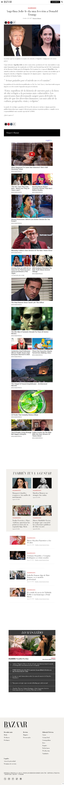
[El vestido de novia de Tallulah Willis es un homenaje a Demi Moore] (17, 592)
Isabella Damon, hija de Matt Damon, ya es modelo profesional (38, 577)
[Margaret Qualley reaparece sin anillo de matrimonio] (21, 483)
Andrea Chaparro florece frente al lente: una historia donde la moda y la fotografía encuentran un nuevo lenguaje (32, 664)
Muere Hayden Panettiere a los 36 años (39, 541)
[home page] (8, 2)
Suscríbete (55, 2)
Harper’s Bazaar (37, 18)
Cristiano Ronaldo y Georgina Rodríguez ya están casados (38, 556)
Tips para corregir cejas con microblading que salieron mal (30, 683)
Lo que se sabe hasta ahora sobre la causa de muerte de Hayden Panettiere (31, 676)
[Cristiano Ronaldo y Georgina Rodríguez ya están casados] (17, 555)
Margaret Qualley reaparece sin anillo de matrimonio (21, 495)
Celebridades (32, 8)
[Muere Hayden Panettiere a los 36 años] (17, 540)
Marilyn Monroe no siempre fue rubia (40, 494)
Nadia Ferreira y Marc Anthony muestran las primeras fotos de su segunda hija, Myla (21, 523)
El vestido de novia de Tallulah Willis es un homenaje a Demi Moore (39, 594)
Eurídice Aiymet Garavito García (42, 545)
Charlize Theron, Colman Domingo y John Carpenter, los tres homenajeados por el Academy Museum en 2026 (30, 689)
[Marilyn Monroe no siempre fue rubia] (42, 483)
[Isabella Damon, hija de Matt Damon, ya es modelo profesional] (17, 575)
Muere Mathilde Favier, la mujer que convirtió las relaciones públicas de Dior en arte (42, 523)
